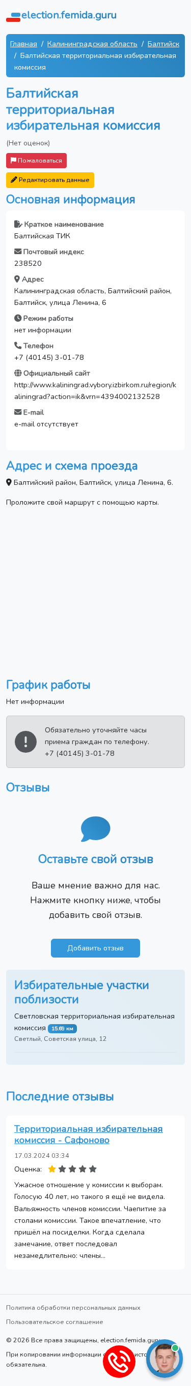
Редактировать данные (53, 179)
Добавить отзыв (95, 948)
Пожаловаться (39, 160)
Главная (23, 44)
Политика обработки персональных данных (73, 1307)
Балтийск (163, 44)
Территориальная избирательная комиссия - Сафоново (88, 1134)
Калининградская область (92, 44)
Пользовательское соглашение (54, 1321)
